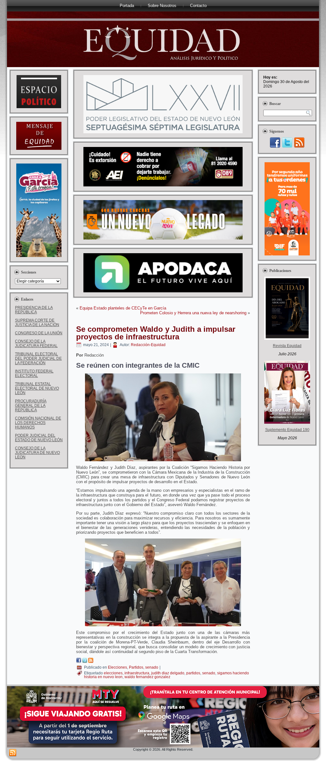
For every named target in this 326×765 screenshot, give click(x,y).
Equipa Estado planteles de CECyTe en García (123, 308)
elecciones (113, 673)
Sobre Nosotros (162, 5)
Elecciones (117, 667)
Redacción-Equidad (148, 345)
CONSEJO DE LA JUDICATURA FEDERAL (36, 343)
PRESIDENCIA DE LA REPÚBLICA (34, 309)
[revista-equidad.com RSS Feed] (13, 753)
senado (151, 667)
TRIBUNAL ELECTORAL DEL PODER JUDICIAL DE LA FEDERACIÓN (38, 358)
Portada (127, 5)
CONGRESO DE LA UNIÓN (38, 333)
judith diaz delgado (167, 673)
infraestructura (136, 673)
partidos (193, 673)
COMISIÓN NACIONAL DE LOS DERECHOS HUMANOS (38, 422)
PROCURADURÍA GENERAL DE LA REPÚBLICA (30, 405)
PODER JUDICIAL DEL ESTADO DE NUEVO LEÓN (39, 437)
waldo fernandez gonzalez (147, 677)
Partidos (136, 667)
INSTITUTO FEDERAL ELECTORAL (34, 373)
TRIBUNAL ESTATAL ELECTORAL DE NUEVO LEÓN (37, 388)
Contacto (198, 5)
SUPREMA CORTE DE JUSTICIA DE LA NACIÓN (37, 322)
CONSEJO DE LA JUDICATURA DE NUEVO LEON (37, 452)
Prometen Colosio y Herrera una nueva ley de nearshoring (193, 312)
